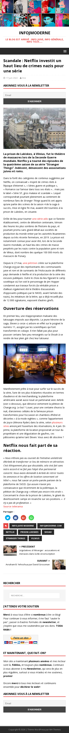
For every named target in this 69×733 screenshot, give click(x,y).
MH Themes (55, 729)
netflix (10, 532)
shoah (48, 532)
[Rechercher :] (35, 595)
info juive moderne (23, 525)
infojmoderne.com (51, 525)
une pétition (30, 263)
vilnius (35, 538)
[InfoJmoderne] (34, 24)
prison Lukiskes (29, 532)
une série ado (40, 218)
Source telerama (13, 506)
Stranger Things (15, 538)
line (24, 77)
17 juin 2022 (12, 77)
